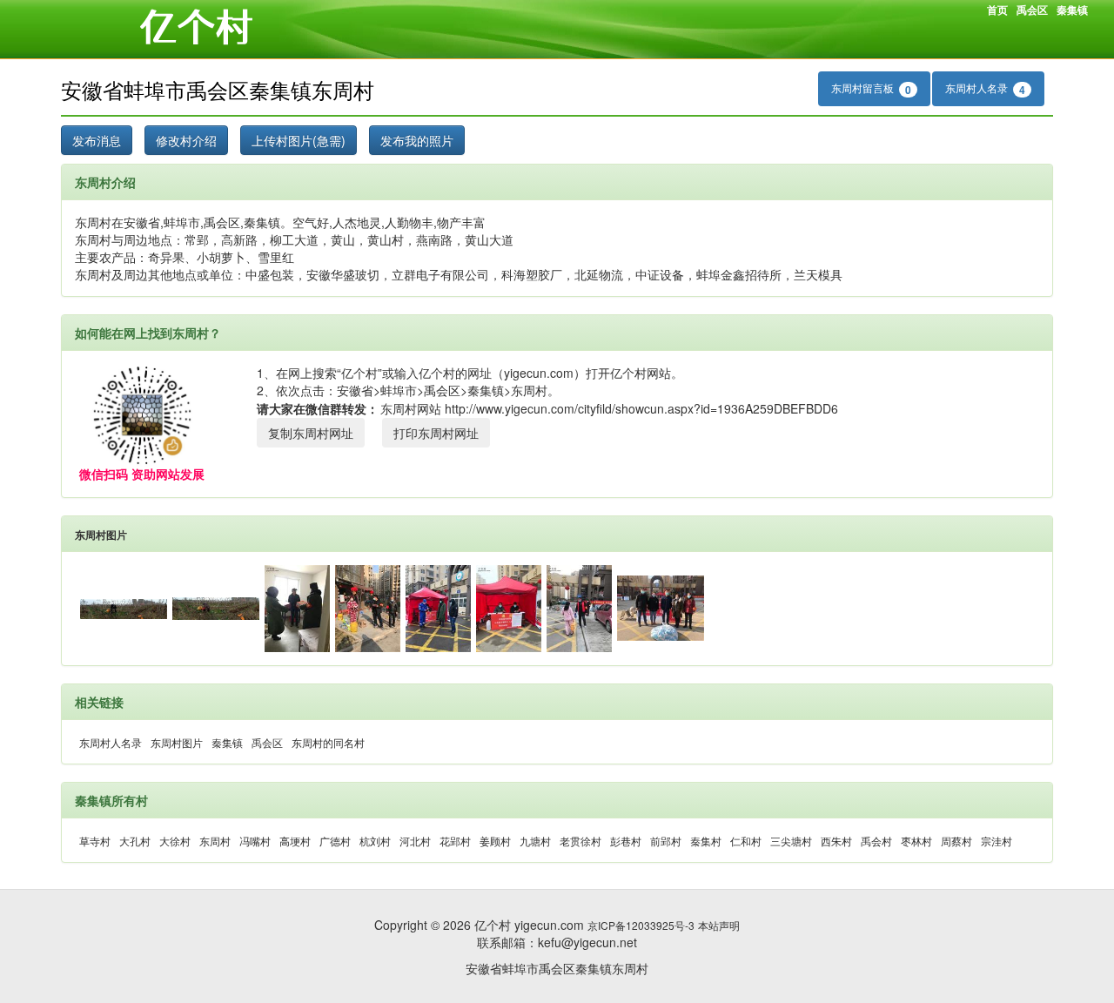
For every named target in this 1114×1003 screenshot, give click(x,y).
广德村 (335, 840)
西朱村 (836, 840)
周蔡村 (956, 840)
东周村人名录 (985, 89)
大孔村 (135, 840)
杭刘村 (375, 840)
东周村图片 (101, 534)
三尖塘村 (791, 840)
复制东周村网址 (310, 432)
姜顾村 (495, 840)
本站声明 (719, 925)
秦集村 (705, 840)
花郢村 (455, 840)
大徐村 (175, 840)
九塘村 (535, 840)
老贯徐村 (580, 840)
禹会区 (1032, 9)
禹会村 (876, 840)
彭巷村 (625, 840)
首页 (997, 9)
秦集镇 (1072, 9)
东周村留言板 (871, 89)
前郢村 (665, 840)
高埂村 (295, 840)
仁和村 (746, 840)
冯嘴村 (255, 840)
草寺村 (95, 840)
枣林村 (916, 840)
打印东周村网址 (436, 432)
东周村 (215, 840)
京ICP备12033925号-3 (641, 925)
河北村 (415, 840)
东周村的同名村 (328, 742)
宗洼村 (996, 840)
